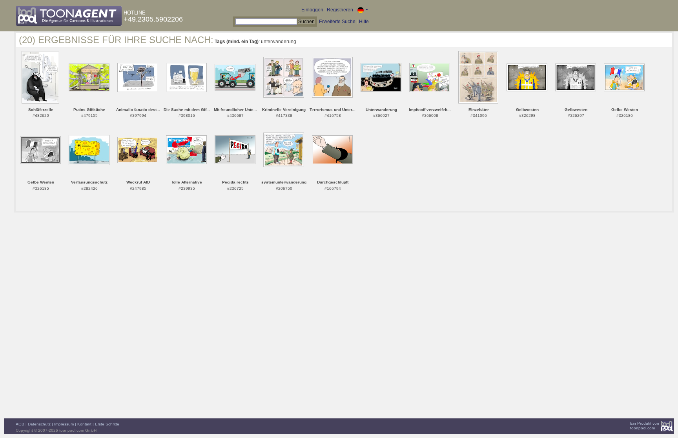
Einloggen (312, 10)
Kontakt (84, 424)
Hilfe (364, 21)
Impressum (64, 424)
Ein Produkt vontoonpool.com (644, 425)
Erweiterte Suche (337, 21)
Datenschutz (39, 424)
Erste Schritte (107, 424)
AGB (20, 424)
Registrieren (340, 10)
